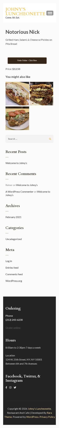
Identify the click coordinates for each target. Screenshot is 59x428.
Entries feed (12, 267)
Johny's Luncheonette (25, 11)
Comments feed (14, 274)
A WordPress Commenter (19, 191)
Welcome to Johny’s (16, 162)
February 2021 (13, 216)
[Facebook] (6, 387)
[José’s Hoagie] (17, 118)
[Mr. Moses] (41, 94)
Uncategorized (14, 238)
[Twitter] (15, 387)
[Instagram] (10, 387)
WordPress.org (14, 280)
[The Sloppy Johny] (17, 94)
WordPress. (32, 416)
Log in (9, 260)
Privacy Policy (47, 416)
